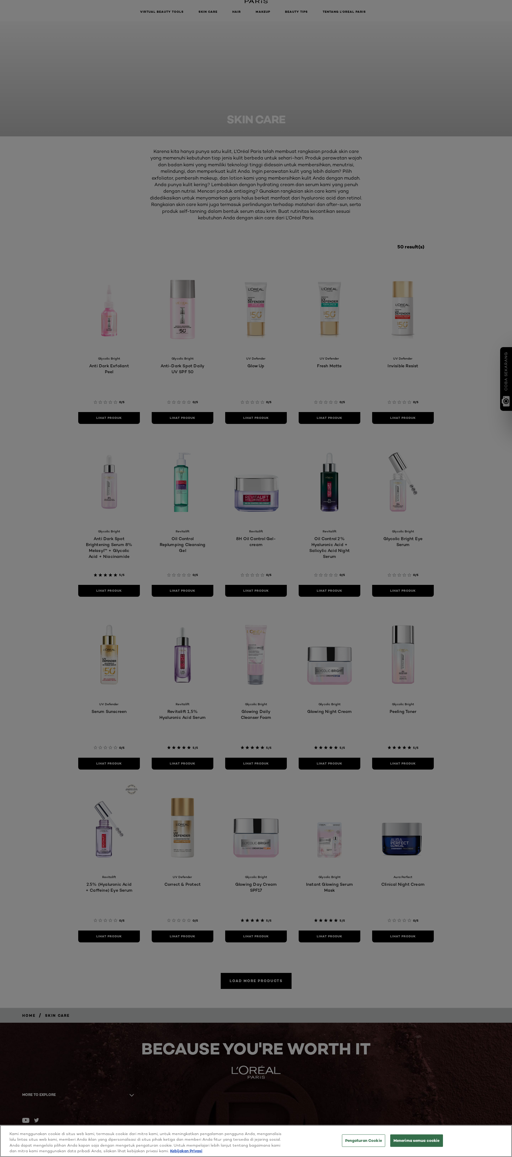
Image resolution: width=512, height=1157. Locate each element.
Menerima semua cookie (416, 1140)
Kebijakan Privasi (186, 1150)
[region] (256, 1141)
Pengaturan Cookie (363, 1140)
